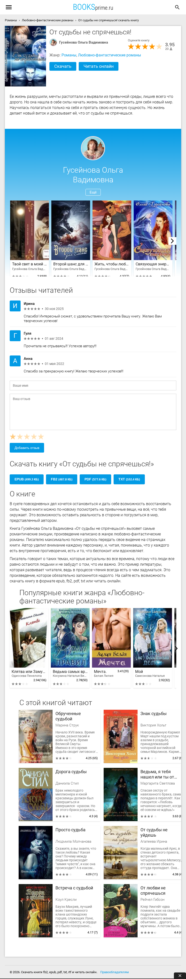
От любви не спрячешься (153, 890)
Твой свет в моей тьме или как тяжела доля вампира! (29, 264)
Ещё (93, 192)
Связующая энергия (153, 264)
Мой (150, 674)
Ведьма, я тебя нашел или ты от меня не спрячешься (161, 774)
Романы (69, 55)
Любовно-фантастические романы (109, 55)
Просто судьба (70, 829)
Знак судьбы (153, 713)
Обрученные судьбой (68, 716)
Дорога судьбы (71, 771)
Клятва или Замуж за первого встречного (29, 674)
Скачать (62, 66)
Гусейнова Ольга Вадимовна (83, 42)
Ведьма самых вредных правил (70, 674)
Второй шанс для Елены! (70, 264)
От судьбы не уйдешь (154, 832)
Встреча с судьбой (74, 887)
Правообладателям (114, 972)
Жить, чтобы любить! (111, 264)
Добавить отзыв (27, 448)
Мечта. (103, 674)
